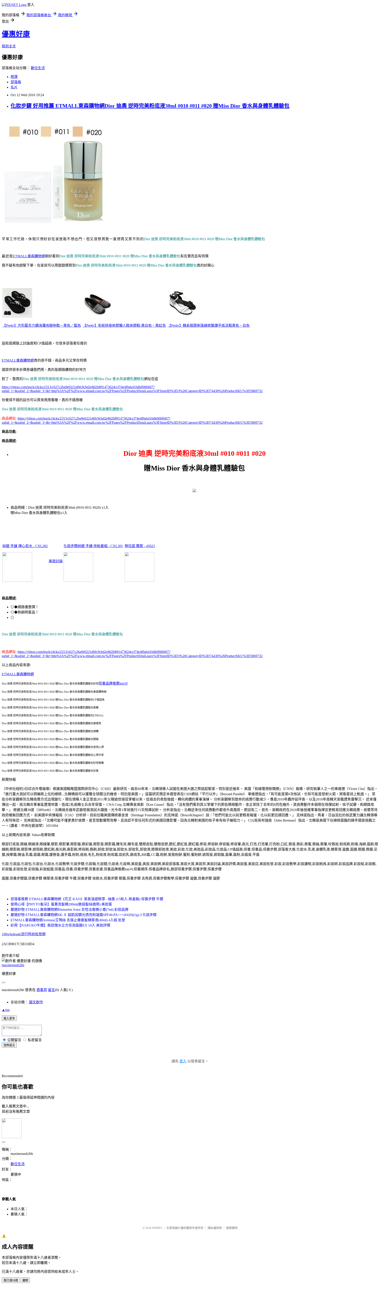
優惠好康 (16, 34)
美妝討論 (56, 561)
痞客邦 (42, 990)
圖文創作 (36, 1002)
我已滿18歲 (11, 1280)
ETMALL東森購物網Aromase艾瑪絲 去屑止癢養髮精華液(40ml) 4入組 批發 (68, 920)
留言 (51, 990)
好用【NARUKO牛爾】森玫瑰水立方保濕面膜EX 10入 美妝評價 (60, 925)
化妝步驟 (71, 546)
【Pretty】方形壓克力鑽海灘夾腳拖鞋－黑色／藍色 (41, 325)
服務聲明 (232, 1228)
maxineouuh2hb (13, 965)
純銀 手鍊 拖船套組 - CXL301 (100, 546)
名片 (14, 87)
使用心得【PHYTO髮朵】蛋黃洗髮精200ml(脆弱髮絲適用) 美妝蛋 (61, 904)
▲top (6, 1010)
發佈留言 (9, 1045)
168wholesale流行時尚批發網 (24, 934)
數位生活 (38, 68)
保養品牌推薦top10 (113, 683)
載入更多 (9, 1018)
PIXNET (157, 1228)
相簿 (14, 77)
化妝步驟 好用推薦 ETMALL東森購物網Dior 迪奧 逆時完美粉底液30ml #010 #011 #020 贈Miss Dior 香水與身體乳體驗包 (150, 106)
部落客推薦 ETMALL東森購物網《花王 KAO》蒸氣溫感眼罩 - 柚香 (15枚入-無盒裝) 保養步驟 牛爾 (87, 899)
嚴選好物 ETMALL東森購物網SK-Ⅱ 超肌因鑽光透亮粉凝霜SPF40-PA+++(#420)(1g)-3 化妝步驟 (84, 915)
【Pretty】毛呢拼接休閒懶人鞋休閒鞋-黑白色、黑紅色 (124, 325)
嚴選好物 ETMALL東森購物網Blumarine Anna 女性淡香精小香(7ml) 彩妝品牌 (69, 909)
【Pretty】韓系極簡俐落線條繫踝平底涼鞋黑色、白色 (209, 325)
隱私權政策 (215, 1228)
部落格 (16, 82)
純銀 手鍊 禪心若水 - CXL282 (25, 546)
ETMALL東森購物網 (29, 256)
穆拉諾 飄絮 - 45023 (140, 546)
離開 (25, 1280)
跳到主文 (9, 46)
